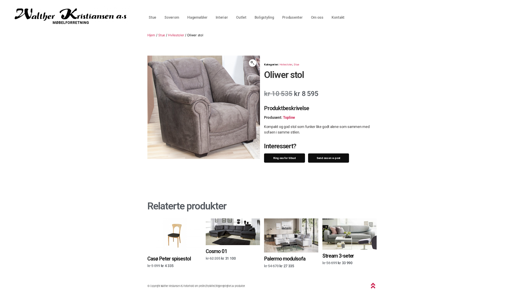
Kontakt (338, 17)
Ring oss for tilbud (284, 158)
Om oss (317, 17)
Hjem (151, 35)
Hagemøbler (197, 17)
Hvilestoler (176, 35)
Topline (289, 117)
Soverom (171, 17)
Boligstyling (264, 17)
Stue (152, 17)
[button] (252, 63)
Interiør (222, 17)
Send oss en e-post (328, 158)
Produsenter (292, 17)
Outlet (241, 17)
